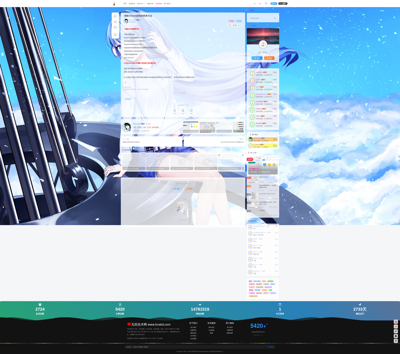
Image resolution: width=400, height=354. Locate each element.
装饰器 (273, 284)
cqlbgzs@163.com (258, 226)
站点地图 (193, 338)
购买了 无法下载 (258, 235)
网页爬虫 (257, 290)
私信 (239, 21)
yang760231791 (261, 94)
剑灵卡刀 (140, 3)
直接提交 (265, 290)
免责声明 (193, 330)
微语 (211, 333)
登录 (178, 189)
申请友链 (271, 347)
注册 (190, 189)
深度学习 (266, 293)
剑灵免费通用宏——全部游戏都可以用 (268, 186)
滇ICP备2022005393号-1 (216, 351)
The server (131, 10)
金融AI (264, 281)
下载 (254, 261)
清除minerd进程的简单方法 (138, 15)
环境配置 (252, 293)
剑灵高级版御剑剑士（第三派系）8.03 (268, 203)
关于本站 (167, 3)
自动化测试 (259, 287)
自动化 (251, 290)
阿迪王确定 (257, 281)
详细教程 (266, 284)
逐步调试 (259, 284)
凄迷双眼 (259, 123)
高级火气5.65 (263, 177)
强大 (254, 241)
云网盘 (135, 347)
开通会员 (283, 3)
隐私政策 (193, 333)
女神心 (258, 116)
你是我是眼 (259, 101)
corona (258, 79)
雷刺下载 (256, 254)
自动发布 (252, 287)
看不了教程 (256, 248)
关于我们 (193, 336)
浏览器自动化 (253, 296)
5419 (140, 127)
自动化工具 (268, 287)
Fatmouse (132, 20)
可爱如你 (259, 109)
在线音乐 (132, 3)
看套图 (146, 347)
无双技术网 (194, 351)
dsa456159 (256, 271)
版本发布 (259, 293)
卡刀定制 (262, 210)
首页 (125, 3)
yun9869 (256, 145)
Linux (138, 10)
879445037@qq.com (259, 232)
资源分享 (150, 3)
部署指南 (252, 284)
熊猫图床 (140, 347)
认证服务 (211, 330)
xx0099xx (259, 72)
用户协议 (193, 327)
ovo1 (257, 87)
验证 (250, 281)
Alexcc (255, 239)
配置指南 (270, 281)
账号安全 (211, 327)
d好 (254, 228)
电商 (270, 290)
